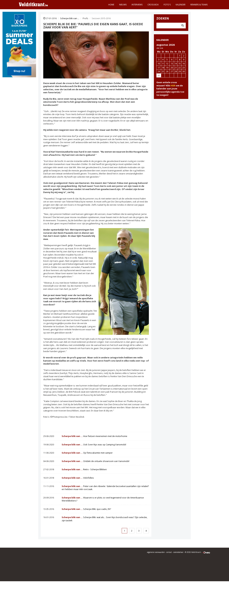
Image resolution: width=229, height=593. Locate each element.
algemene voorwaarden (156, 552)
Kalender (180, 4)
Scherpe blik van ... (69, 18)
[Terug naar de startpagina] (33, 4)
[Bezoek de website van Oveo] (206, 552)
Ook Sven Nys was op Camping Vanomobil (94, 444)
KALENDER (162, 39)
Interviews (137, 4)
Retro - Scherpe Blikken (84, 469)
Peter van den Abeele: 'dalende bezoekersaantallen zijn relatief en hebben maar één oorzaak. (105, 488)
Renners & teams (199, 4)
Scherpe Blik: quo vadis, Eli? (86, 509)
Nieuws (123, 4)
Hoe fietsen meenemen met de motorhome (94, 436)
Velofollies (78, 477)
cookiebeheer (178, 552)
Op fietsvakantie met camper (87, 452)
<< (157, 48)
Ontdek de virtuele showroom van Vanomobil (95, 461)
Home (111, 4)
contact (169, 552)
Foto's (167, 4)
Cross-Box (153, 4)
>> (161, 48)
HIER (172, 85)
